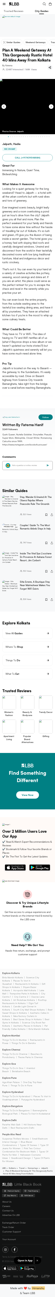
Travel (22, 1168)
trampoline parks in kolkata (24, 993)
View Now (27, 795)
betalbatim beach (21, 1071)
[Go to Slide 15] (38, 136)
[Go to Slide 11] (29, 136)
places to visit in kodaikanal (35, 1113)
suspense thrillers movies (15, 1138)
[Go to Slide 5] (17, 136)
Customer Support (11, 1231)
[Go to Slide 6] (19, 136)
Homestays (33, 1168)
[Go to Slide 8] (23, 136)
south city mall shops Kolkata (29, 1009)
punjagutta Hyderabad (33, 1099)
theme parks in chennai (30, 1057)
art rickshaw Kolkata (24, 1000)
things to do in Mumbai (14, 1040)
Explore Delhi (9, 1120)
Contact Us (8, 1210)
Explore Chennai (11, 1049)
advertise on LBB (11, 1215)
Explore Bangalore (12, 1106)
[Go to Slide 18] (44, 136)
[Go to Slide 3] (12, 136)
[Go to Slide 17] (42, 136)
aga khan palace (11, 1082)
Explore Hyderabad (12, 1092)
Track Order (8, 1227)
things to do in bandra (24, 1043)
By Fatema (7, 65)
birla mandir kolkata (12, 977)
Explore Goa (9, 1063)
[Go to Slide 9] (25, 136)
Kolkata (12, 1168)
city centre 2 (21, 996)
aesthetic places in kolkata (27, 1025)
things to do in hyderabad (16, 1096)
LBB (4, 1168)
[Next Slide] (51, 106)
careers (6, 1206)
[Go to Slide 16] (40, 136)
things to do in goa (12, 1068)
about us (6, 1201)
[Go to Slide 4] (14, 136)
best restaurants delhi (22, 1127)
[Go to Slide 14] (36, 136)
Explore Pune (9, 1077)
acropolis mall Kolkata (24, 990)
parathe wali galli (11, 1124)
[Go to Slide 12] (32, 136)
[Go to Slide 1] (8, 136)
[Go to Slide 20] (49, 136)
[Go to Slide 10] (27, 136)
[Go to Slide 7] (21, 136)
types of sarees (28, 1145)
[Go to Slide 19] (47, 136)
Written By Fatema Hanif (22, 424)
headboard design (21, 1158)
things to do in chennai (14, 1054)
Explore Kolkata (11, 973)
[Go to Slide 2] (10, 136)
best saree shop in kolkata (27, 1019)
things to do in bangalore (15, 1110)
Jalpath (44, 1168)
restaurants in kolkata (26, 984)
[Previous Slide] (4, 106)
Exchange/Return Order (14, 1222)
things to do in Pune (21, 1085)
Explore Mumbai (11, 1035)
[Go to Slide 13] (34, 136)
